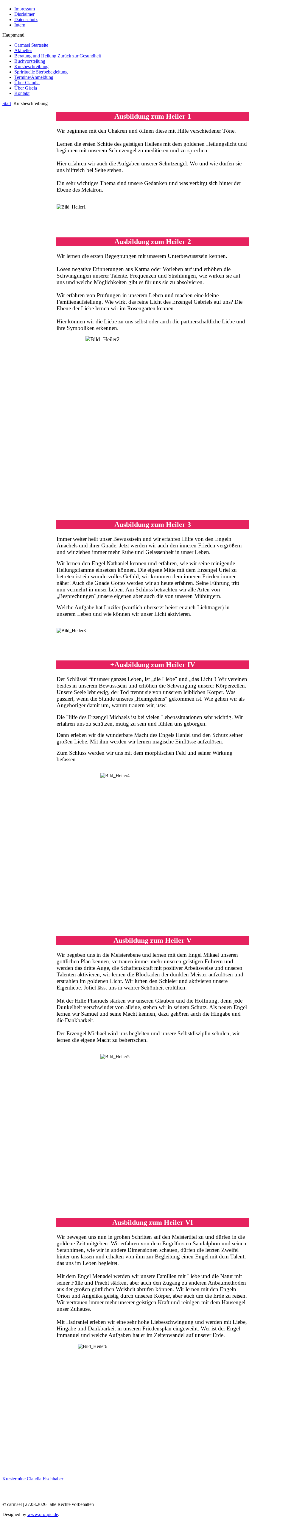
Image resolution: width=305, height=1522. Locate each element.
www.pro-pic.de (42, 1514)
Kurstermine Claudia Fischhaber (32, 1478)
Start (6, 103)
